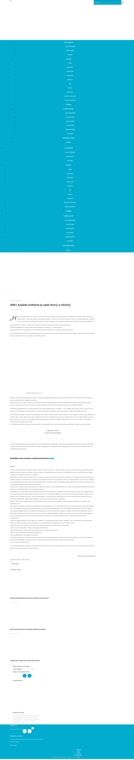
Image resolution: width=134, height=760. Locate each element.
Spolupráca (70, 50)
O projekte (68, 42)
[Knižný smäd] (14, 1)
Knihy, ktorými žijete (45, 438)
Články (68, 104)
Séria (20, 721)
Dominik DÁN (70, 117)
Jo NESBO (70, 133)
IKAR (11, 561)
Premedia (19, 717)
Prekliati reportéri (70, 96)
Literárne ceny (68, 138)
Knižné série (68, 109)
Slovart (24, 719)
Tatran (24, 721)
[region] (27, 696)
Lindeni (30, 715)
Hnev (32, 325)
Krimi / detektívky (15, 300)
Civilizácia (70, 71)
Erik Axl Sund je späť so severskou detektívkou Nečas (28, 629)
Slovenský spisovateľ (33, 719)
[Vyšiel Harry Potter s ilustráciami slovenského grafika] (13, 567)
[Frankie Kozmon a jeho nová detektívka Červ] (19, 567)
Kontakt (70, 54)
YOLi (23, 722)
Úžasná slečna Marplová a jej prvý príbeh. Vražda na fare (29, 598)
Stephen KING (70, 129)
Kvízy (68, 142)
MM (70, 83)
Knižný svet (24, 715)
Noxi (38, 715)
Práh (24, 717)
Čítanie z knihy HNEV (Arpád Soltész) (57, 438)
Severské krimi (17, 719)
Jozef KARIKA (70, 121)
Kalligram (70, 75)
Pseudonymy (33, 717)
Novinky (34, 715)
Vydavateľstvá (17, 722)
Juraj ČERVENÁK (70, 113)
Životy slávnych (70, 100)
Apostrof (70, 67)
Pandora (70, 92)
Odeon (70, 88)
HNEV (27, 444)
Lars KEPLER (70, 125)
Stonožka (15, 721)
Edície (68, 59)
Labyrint (70, 79)
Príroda (28, 717)
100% (70, 63)
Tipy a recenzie (30, 721)
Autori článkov (70, 46)
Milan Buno (15, 563)
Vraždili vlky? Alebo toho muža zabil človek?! (25, 660)
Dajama (15, 715)
